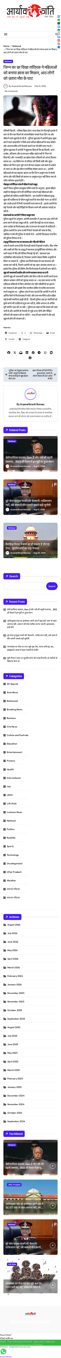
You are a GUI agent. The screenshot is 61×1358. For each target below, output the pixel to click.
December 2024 (16, 1095)
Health (10, 769)
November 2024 (15, 1104)
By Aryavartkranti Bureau (20, 86)
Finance (11, 760)
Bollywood (12, 700)
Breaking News (14, 709)
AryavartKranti (31, 1321)
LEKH (10, 795)
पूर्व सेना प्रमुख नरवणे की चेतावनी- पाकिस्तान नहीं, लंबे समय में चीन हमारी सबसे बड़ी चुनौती (32, 637)
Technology (13, 854)
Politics (10, 829)
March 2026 (13, 967)
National (8, 61)
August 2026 (13, 924)
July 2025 (12, 1035)
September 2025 (16, 1018)
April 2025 (12, 1061)
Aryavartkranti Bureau (32, 404)
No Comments (11, 91)
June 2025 (12, 1044)
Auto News (12, 692)
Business (11, 718)
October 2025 (14, 1010)
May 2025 (12, 1052)
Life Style (12, 803)
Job (9, 786)
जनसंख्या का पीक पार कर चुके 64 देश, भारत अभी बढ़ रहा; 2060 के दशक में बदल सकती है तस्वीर (30, 648)
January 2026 (14, 984)
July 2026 (12, 933)
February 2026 (15, 976)
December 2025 (15, 993)
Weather (11, 880)
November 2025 (15, 1001)
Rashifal (11, 837)
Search (13, 576)
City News (12, 726)
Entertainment (14, 752)
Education (12, 743)
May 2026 (12, 950)
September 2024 (16, 1121)
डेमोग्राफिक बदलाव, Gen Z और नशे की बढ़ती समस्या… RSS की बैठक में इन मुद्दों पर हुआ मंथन (32, 611)
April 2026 (12, 958)
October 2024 (14, 1112)
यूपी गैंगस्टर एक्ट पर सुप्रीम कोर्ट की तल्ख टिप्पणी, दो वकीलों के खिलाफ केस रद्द (32, 660)
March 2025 (13, 1070)
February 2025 (15, 1078)
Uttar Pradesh (14, 872)
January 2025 (14, 1087)
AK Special (12, 683)
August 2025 (13, 1027)
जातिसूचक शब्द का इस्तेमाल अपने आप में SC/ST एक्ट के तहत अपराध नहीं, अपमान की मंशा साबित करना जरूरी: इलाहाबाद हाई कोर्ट (32, 624)
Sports (10, 846)
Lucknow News (14, 812)
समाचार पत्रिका (13, 889)
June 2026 (12, 941)
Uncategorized (14, 863)
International (14, 777)
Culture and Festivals (17, 735)
